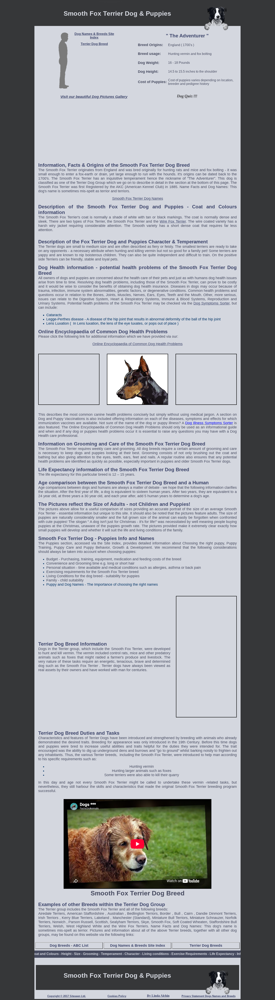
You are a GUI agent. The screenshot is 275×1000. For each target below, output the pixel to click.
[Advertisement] (137, 134)
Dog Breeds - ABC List (69, 945)
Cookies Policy (117, 996)
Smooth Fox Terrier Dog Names (137, 199)
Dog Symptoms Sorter (211, 303)
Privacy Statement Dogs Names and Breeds (209, 996)
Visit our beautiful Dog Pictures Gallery (93, 97)
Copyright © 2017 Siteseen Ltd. (66, 996)
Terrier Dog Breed (94, 44)
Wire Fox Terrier (173, 221)
